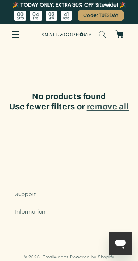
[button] (15, 34)
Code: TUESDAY (100, 15)
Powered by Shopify (92, 257)
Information (30, 212)
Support (25, 194)
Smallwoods (56, 257)
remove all (108, 106)
